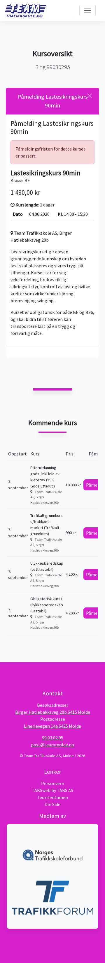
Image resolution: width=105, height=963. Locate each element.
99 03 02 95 (52, 738)
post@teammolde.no (52, 745)
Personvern (52, 783)
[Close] (90, 96)
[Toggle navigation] (87, 10)
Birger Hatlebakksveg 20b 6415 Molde (52, 712)
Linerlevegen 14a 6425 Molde (52, 726)
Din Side (52, 804)
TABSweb (41, 790)
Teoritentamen (52, 797)
